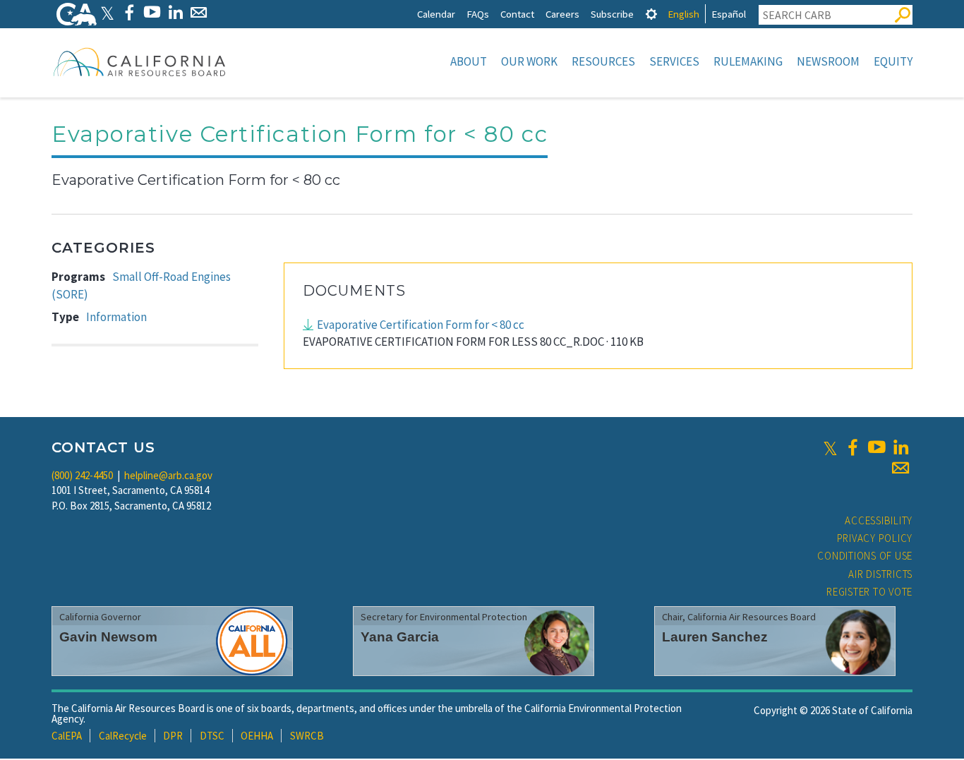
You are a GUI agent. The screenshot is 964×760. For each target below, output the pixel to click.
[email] (900, 468)
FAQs (477, 13)
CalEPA (67, 735)
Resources (603, 61)
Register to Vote (869, 591)
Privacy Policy (875, 538)
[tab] (651, 14)
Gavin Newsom (108, 636)
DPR (173, 735)
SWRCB (307, 735)
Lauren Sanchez (715, 636)
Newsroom (828, 61)
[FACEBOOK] (129, 12)
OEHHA (257, 735)
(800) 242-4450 (82, 475)
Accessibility (878, 520)
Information (116, 317)
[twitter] (830, 447)
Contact (517, 13)
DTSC (212, 735)
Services (674, 61)
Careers (562, 13)
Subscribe (612, 13)
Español (728, 13)
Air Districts (880, 574)
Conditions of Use (864, 555)
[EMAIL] (198, 12)
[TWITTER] (107, 12)
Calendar (436, 13)
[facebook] (852, 447)
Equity (893, 61)
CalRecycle (123, 735)
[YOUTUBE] (152, 12)
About (468, 61)
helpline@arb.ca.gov (168, 475)
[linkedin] (900, 447)
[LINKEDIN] (175, 12)
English (683, 13)
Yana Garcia (400, 636)
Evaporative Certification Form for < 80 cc (420, 324)
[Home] (140, 61)
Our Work (529, 61)
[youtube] (876, 447)
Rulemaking (748, 61)
